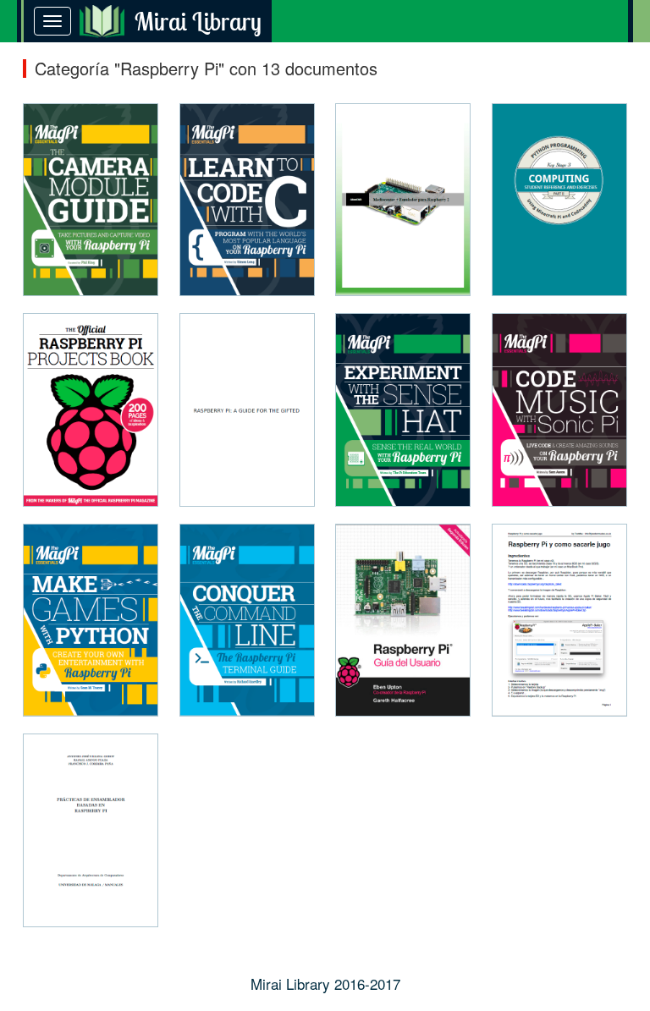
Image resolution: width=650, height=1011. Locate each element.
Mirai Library (198, 21)
